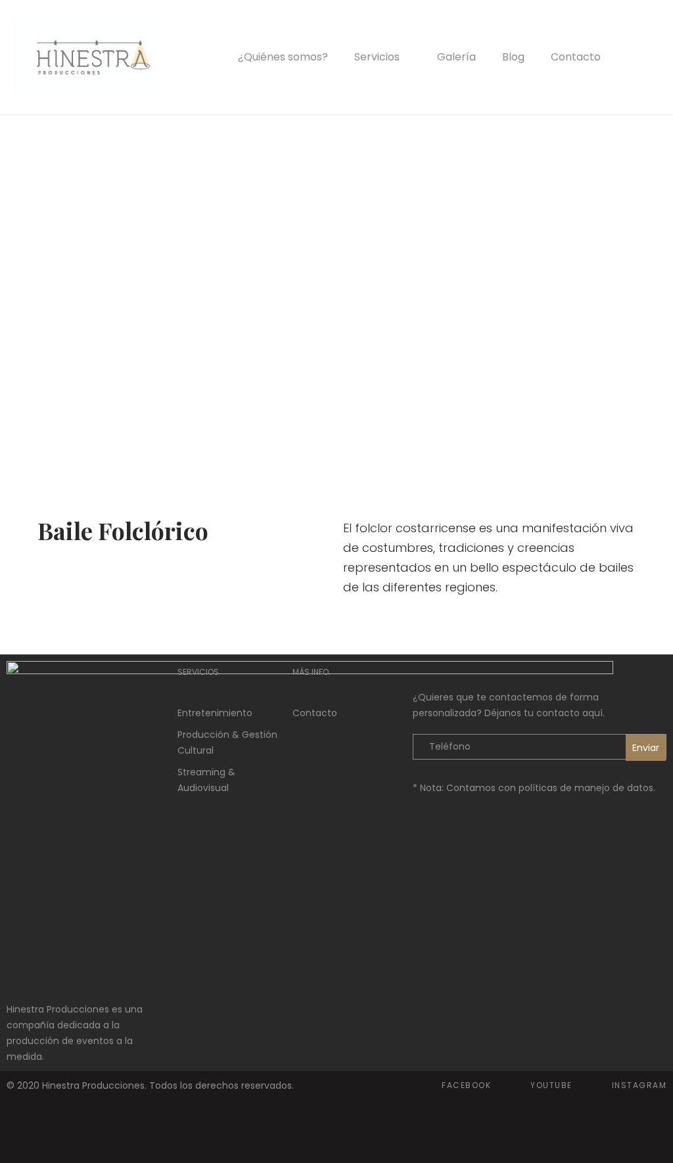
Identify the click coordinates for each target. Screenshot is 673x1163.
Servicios (377, 56)
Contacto (576, 56)
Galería (456, 56)
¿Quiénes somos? (283, 56)
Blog (513, 56)
